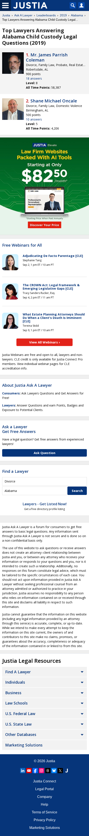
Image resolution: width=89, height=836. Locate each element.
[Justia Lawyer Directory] (66, 770)
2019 (63, 15)
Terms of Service (44, 812)
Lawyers (8, 405)
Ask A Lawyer (23, 15)
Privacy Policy (45, 820)
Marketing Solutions (24, 745)
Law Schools (16, 703)
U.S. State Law (18, 724)
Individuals (15, 682)
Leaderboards (46, 15)
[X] (60, 770)
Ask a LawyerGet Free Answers (19, 429)
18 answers (34, 78)
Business (13, 692)
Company (44, 797)
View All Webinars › (44, 342)
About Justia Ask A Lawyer (27, 385)
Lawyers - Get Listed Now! (45, 504)
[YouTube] (29, 770)
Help (44, 804)
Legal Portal (44, 789)
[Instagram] (41, 770)
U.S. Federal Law (20, 713)
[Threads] (47, 770)
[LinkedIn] (22, 770)
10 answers (34, 119)
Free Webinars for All (22, 245)
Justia (6, 15)
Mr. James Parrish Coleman (47, 57)
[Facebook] (35, 770)
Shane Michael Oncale (53, 101)
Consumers (11, 393)
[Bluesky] (54, 770)
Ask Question (44, 453)
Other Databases (20, 734)
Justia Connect (44, 781)
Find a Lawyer (15, 471)
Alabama (77, 15)
